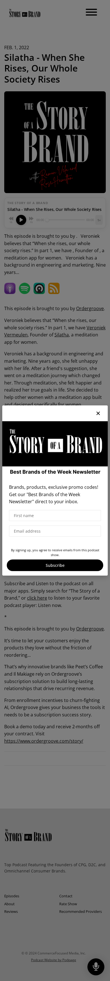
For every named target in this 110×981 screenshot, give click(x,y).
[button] (98, 413)
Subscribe (55, 565)
